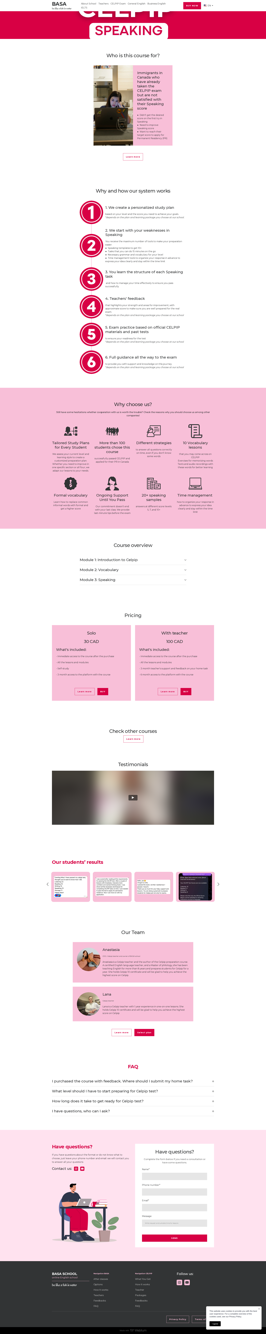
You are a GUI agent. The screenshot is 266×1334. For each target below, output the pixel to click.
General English (136, 3)
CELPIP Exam (118, 3)
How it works (101, 1290)
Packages (140, 1295)
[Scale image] (70, 887)
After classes (101, 1279)
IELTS (84, 7)
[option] (207, 5)
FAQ (96, 1306)
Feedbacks (100, 1300)
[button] (192, 5)
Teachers (103, 3)
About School (88, 3)
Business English (156, 3)
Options (98, 1284)
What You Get (143, 1279)
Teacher (139, 1290)
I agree (215, 1324)
